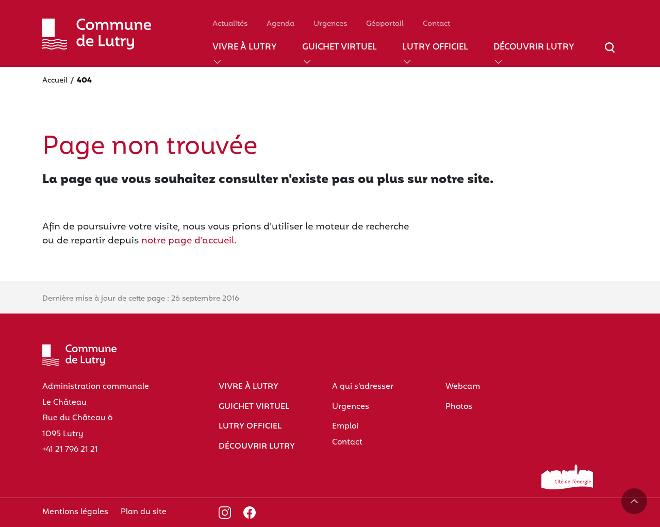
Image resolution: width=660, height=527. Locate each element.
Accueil (55, 81)
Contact (436, 24)
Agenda (280, 24)
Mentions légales (75, 512)
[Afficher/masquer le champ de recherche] (610, 53)
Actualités (230, 24)
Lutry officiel (435, 47)
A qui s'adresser (362, 387)
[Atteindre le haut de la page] (634, 501)
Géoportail (385, 24)
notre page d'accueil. (189, 241)
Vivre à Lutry (244, 47)
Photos (459, 407)
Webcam (463, 387)
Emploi (345, 426)
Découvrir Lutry (533, 47)
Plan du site (144, 512)
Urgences (330, 24)
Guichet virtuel (339, 47)
